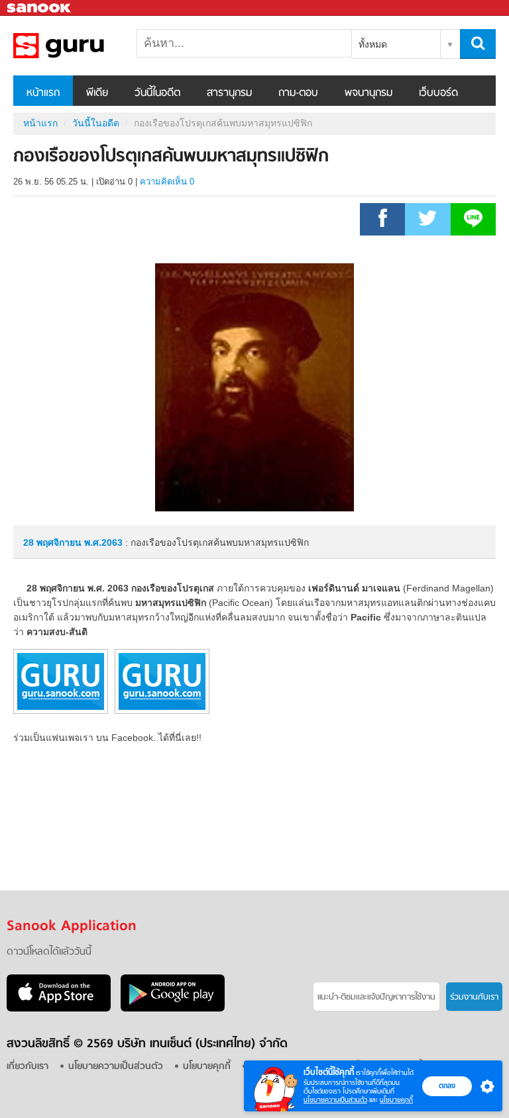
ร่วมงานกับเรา (474, 997)
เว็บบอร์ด (438, 93)
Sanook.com (40, 8)
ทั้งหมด (373, 44)
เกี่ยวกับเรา (27, 1066)
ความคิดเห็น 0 (167, 182)
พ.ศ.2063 (103, 542)
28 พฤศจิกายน (53, 542)
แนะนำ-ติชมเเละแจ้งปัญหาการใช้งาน (376, 997)
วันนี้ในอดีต (157, 93)
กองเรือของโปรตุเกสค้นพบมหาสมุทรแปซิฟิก (82, 46)
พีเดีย (97, 93)
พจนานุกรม (368, 93)
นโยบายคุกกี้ (396, 1099)
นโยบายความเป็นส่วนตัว (335, 1099)
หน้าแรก (43, 93)
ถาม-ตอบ (298, 93)
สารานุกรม (229, 93)
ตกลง (447, 1086)
